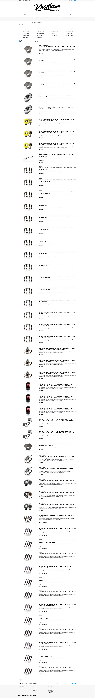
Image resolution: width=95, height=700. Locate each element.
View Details (41, 53)
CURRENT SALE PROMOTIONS (25, 17)
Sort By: (35, 41)
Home (32, 22)
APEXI (39, 153)
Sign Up (72, 0)
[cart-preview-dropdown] (75, 0)
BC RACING (40, 166)
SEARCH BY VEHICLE (35, 17)
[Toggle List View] (19, 41)
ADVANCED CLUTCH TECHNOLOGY (44, 45)
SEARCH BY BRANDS (44, 17)
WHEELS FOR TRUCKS (71, 17)
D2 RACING (40, 539)
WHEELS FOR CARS (62, 17)
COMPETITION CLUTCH (42, 455)
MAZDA (41, 22)
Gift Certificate (64, 0)
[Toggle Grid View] (21, 41)
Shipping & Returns (35, 690)
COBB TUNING (41, 395)
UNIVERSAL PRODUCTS (53, 17)
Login (69, 0)
